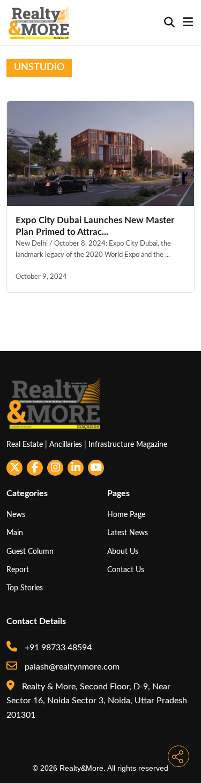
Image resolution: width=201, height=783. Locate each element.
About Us (122, 552)
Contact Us (125, 570)
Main (14, 533)
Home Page (126, 515)
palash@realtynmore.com (71, 667)
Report (17, 570)
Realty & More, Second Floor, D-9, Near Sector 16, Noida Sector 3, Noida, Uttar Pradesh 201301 (96, 700)
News (15, 515)
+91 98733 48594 (57, 647)
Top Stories (24, 588)
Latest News (127, 533)
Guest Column (30, 552)
